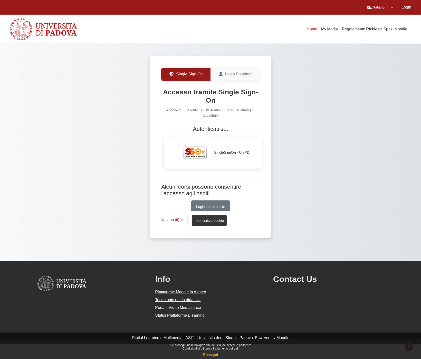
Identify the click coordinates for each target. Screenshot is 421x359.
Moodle (283, 338)
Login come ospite (210, 207)
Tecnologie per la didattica (178, 300)
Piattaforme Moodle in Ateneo (180, 292)
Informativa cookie (209, 220)
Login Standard (238, 74)
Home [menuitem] (312, 29)
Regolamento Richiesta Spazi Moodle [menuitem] (374, 29)
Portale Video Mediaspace (178, 307)
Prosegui (210, 355)
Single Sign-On (189, 74)
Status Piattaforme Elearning (180, 315)
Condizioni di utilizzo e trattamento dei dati (210, 348)
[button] (380, 7)
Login (406, 7)
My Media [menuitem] (329, 29)
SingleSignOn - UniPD (231, 152)
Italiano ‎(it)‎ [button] (170, 220)
